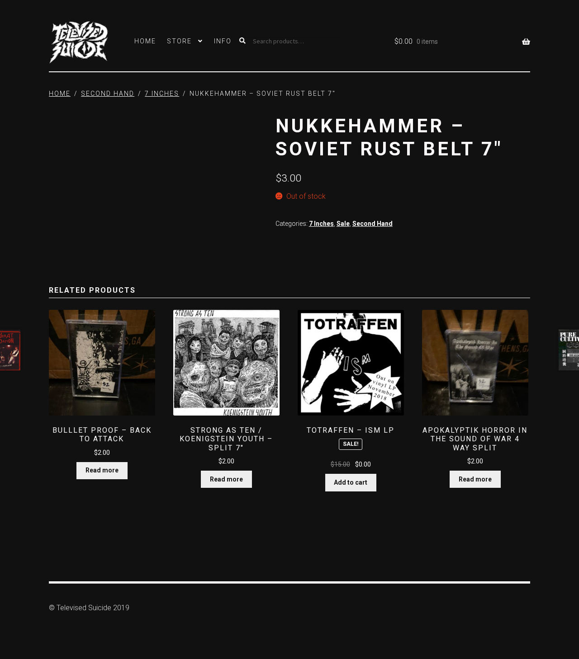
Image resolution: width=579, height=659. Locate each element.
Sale (343, 223)
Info (223, 41)
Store (179, 41)
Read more (102, 470)
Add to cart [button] (350, 482)
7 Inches (162, 93)
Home (145, 41)
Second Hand (107, 93)
